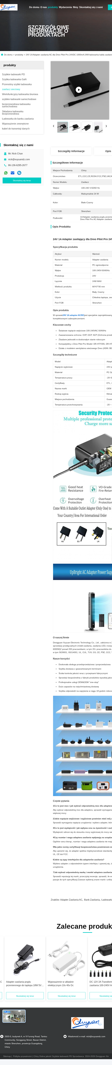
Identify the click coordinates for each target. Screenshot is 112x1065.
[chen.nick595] (19, 173)
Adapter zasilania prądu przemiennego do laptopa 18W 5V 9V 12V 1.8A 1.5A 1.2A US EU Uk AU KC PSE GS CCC (23, 984)
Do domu (34, 7)
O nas (43, 7)
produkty (53, 7)
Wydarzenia (65, 7)
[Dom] (9, 7)
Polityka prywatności (22, 1056)
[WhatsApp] (6, 173)
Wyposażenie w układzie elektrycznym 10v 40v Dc (61, 984)
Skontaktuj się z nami (91, 7)
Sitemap (7, 1056)
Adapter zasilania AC (71, 900)
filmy (75, 7)
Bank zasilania (92, 900)
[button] (19, 965)
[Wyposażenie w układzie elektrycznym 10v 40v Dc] (66, 958)
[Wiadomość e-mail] (12, 173)
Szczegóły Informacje (71, 151)
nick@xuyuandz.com (19, 159)
